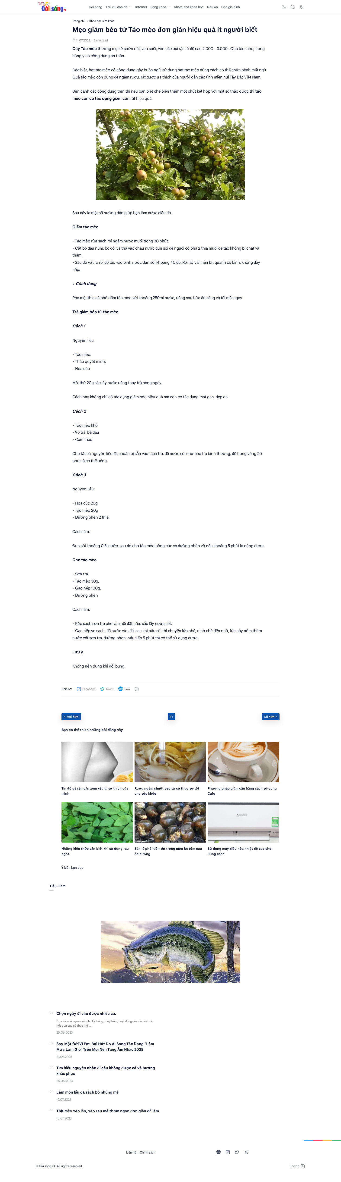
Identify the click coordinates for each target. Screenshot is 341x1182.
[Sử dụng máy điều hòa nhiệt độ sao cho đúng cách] (243, 822)
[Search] (292, 6)
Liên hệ (131, 1152)
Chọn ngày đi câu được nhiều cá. (86, 1013)
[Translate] (301, 6)
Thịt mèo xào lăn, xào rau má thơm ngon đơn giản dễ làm (107, 1111)
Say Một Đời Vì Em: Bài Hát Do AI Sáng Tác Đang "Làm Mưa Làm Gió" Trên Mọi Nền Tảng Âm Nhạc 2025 (105, 1047)
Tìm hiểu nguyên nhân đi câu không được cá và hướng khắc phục (105, 1071)
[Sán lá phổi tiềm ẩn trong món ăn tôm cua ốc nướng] (170, 822)
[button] (283, 6)
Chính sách (147, 1152)
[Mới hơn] (71, 716)
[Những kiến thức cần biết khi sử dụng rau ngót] (97, 822)
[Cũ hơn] (271, 716)
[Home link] (171, 716)
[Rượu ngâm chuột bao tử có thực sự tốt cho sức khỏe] (170, 762)
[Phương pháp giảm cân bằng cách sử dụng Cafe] (243, 762)
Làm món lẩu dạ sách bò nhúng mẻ (87, 1092)
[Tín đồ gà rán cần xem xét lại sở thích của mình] (97, 762)
